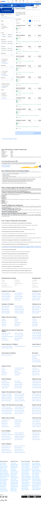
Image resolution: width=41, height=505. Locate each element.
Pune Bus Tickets (13, 479)
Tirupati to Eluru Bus (24, 486)
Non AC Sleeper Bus (18, 369)
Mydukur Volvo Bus (5, 423)
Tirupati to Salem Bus (24, 488)
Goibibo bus (7, 173)
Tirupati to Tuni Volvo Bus (19, 413)
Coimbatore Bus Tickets (14, 471)
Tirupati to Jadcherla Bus (6, 298)
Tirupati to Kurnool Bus (25, 474)
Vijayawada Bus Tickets (14, 480)
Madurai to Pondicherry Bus (36, 311)
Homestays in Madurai (18, 385)
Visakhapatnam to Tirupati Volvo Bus (7, 397)
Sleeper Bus (16, 371)
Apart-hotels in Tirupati (35, 374)
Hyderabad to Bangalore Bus (4, 474)
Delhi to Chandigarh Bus (4, 471)
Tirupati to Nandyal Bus (25, 489)
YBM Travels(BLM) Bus (18, 338)
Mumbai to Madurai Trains (6, 449)
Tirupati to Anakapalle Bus (6, 299)
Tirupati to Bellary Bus (18, 294)
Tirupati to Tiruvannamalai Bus (26, 477)
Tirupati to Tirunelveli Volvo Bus (20, 410)
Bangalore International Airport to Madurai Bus (9, 355)
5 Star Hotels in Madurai (5, 384)
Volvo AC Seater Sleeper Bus (19, 368)
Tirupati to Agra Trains (35, 436)
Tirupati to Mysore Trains (36, 434)
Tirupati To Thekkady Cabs (36, 423)
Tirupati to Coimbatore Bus (25, 470)
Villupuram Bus (34, 319)
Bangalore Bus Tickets (14, 464)
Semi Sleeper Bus (4, 372)
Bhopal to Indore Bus (3, 485)
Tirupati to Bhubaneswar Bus (6, 296)
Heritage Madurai (4, 380)
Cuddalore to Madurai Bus (36, 489)
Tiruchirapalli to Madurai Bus (19, 312)
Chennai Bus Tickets (14, 467)
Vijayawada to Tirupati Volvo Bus (7, 395)
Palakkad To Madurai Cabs (6, 439)
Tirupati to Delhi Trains (35, 432)
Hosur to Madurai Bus (35, 468)
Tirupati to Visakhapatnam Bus (26, 468)
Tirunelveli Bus (34, 320)
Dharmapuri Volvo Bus (18, 421)
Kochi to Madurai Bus (35, 467)
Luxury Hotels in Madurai (6, 385)
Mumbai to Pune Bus (3, 488)
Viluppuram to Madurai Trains (19, 450)
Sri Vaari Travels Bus (5, 334)
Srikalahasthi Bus (17, 324)
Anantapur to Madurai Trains (6, 445)
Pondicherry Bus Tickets (14, 477)
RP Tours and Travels (12, 247)
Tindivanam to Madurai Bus (19, 307)
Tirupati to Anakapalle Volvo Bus (7, 413)
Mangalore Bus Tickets (14, 482)
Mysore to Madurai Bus (5, 309)
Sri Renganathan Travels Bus (6, 333)
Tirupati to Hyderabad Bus (25, 463)
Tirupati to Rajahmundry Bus (25, 479)
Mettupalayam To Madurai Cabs (20, 436)
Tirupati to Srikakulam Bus (19, 293)
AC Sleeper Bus (17, 374)
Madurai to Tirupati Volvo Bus (6, 400)
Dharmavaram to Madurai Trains (20, 445)
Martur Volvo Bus (17, 426)
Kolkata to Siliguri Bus (3, 483)
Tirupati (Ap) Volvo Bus (5, 426)
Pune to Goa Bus (2, 486)
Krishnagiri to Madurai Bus (36, 479)
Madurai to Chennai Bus (36, 306)
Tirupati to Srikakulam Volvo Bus (20, 406)
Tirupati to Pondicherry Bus (25, 482)
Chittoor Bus (4, 322)
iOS (24, 173)
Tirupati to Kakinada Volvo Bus (6, 406)
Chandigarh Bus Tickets (14, 486)
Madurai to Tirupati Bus (36, 299)
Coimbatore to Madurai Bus (36, 465)
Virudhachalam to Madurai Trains (20, 452)
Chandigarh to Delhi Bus (4, 465)
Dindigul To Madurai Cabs (6, 432)
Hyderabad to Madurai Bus (36, 470)
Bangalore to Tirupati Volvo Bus (20, 393)
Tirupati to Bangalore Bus (25, 464)
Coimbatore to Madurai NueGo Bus (7, 347)
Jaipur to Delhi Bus (3, 464)
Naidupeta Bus (4, 324)
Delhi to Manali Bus (3, 463)
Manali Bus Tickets (14, 474)
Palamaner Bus (17, 325)
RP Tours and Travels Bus (19, 333)
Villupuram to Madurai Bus (6, 312)
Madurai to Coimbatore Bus (36, 307)
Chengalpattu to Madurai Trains (7, 450)
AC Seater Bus (4, 374)
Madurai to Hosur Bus (35, 309)
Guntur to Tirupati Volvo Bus (19, 397)
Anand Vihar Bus (35, 358)
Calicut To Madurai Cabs (5, 436)
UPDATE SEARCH (37, 6)
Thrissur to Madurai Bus (36, 477)
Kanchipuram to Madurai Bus (19, 311)
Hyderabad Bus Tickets (14, 465)
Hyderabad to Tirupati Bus (36, 293)
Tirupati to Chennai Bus (25, 467)
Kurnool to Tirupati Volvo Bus (19, 398)
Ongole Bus (3, 319)
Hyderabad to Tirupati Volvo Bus (7, 393)
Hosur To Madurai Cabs (18, 439)
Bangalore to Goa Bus (3, 467)
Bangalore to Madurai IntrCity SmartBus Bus (22, 346)
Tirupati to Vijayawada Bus (25, 465)
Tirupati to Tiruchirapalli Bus (25, 476)
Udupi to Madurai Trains (18, 447)
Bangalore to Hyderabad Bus (4, 476)
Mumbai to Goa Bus (3, 468)
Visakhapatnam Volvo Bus (6, 419)
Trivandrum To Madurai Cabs (19, 432)
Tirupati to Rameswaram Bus (26, 485)
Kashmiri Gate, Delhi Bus (36, 355)
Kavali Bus (16, 320)
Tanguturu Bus (4, 325)
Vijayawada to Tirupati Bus (36, 294)
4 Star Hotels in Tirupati (36, 369)
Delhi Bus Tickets (13, 468)
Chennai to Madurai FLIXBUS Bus (7, 346)
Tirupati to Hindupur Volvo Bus (19, 411)
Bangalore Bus (4, 320)
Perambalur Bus (34, 322)
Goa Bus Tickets (13, 463)
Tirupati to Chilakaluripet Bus (6, 294)
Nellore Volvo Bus (4, 424)
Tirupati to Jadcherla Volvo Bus (6, 411)
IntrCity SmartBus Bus (5, 339)
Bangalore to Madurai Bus (36, 464)
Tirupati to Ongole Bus (24, 483)
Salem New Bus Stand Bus (36, 361)
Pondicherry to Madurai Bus (36, 471)
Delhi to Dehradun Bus (3, 470)
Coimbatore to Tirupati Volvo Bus (20, 400)
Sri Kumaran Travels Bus (18, 336)
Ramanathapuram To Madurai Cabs (7, 434)
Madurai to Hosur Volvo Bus (36, 410)
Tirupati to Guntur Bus (24, 471)
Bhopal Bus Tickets (14, 489)
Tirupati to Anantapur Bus (25, 473)
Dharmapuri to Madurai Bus (36, 480)
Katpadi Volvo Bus (4, 421)
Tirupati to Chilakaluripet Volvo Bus (7, 408)
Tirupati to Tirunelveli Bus (19, 296)
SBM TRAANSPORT (20, 247)
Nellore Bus (16, 319)
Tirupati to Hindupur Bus (18, 298)
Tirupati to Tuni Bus (18, 299)
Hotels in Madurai (17, 380)
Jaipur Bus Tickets (13, 488)
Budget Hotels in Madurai (19, 384)
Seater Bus (3, 371)
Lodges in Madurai (5, 387)
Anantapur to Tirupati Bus (36, 298)
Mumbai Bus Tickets (14, 473)
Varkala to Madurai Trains (19, 449)
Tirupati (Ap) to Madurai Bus (36, 483)
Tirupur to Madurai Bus (5, 307)
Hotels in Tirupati (35, 368)
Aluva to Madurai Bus (35, 486)
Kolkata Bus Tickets (14, 476)
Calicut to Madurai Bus (35, 476)
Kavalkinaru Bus (34, 325)
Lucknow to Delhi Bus (3, 489)
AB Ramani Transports (26, 246)
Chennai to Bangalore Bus (4, 479)
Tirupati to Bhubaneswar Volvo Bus (7, 410)
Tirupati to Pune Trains (35, 437)
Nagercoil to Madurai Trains (6, 447)
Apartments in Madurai (18, 387)
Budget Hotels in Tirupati (36, 371)
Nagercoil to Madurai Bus (6, 306)
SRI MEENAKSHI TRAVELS (29, 247)
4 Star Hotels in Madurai (18, 382)
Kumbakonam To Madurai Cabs (7, 437)
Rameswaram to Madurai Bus (19, 309)
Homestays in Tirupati (35, 372)
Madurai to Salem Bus (35, 312)
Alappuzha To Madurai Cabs (19, 437)
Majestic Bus (34, 356)
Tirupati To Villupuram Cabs (36, 424)
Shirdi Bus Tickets (13, 470)
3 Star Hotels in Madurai (5, 382)
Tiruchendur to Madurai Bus (36, 488)
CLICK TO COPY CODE (6, 166)
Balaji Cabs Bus (4, 338)
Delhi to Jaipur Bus (3, 477)
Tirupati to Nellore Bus (24, 480)
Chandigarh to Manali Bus (4, 490)
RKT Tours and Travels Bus (19, 334)
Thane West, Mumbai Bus (36, 360)
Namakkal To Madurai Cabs (19, 434)
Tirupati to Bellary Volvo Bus (19, 408)
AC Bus (3, 368)
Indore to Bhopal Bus (3, 480)
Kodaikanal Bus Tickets (14, 483)
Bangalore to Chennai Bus (4, 473)
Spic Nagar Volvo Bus (18, 419)
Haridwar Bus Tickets (14, 485)
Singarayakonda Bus (18, 322)
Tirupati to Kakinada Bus (5, 293)
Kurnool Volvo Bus (17, 423)
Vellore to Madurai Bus (35, 474)
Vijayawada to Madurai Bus (36, 485)
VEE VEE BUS (17, 339)
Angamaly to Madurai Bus (6, 311)
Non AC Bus (3, 369)
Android (22, 173)
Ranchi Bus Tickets (14, 490)
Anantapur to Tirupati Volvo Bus (7, 398)
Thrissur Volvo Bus (17, 424)
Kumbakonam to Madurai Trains (7, 452)
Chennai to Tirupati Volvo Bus (19, 395)
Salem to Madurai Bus (35, 473)
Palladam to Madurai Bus (19, 306)
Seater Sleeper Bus (18, 372)
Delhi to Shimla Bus (3, 482)
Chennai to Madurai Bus (36, 463)
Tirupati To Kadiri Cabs (35, 421)
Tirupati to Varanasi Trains (36, 439)
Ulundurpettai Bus (35, 324)
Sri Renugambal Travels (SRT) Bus (7, 336)
